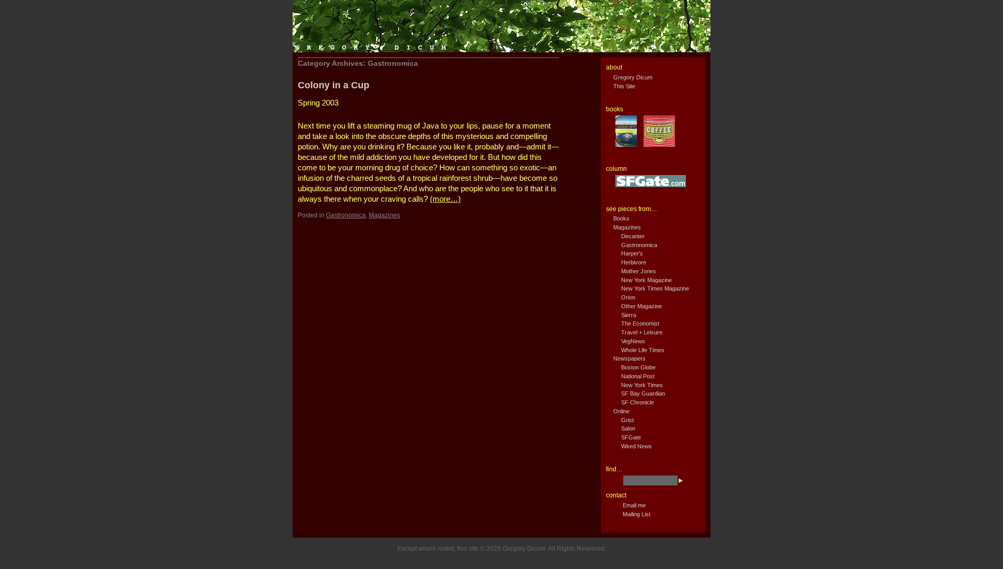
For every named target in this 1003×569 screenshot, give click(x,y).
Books (621, 218)
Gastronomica (346, 215)
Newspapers (629, 358)
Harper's (632, 253)
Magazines (384, 215)
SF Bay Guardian (643, 393)
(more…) (445, 198)
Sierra (628, 315)
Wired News (636, 446)
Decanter (633, 236)
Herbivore (633, 262)
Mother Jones (638, 271)
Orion (628, 297)
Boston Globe (638, 367)
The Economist (640, 323)
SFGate (631, 437)
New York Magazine (646, 280)
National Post (638, 376)
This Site (624, 86)
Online (621, 411)
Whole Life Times (642, 350)
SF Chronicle (637, 402)
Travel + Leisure (641, 332)
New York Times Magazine (655, 288)
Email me (634, 505)
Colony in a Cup (333, 85)
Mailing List (636, 514)
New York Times (642, 385)
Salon (628, 428)
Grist (627, 420)
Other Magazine (641, 306)
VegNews (633, 341)
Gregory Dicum (632, 77)
